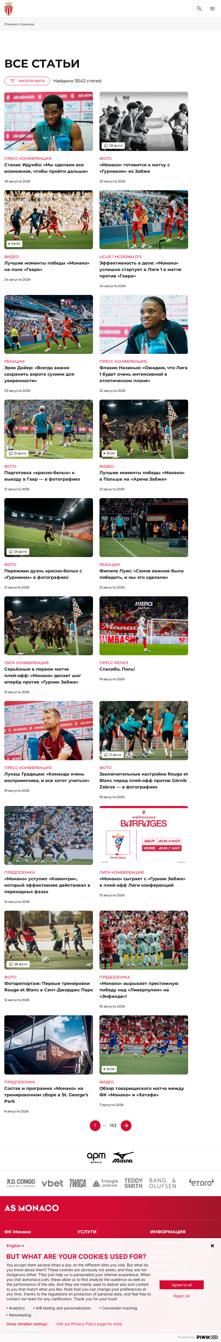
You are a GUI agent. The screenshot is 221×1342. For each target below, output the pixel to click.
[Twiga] (78, 1183)
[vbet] (52, 1183)
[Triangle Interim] (105, 1183)
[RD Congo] (21, 1183)
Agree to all (182, 1285)
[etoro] (201, 1183)
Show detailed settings (26, 1324)
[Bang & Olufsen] (162, 1183)
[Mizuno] (123, 1157)
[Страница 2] (126, 1125)
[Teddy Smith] (134, 1183)
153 (113, 1125)
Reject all (181, 1296)
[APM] (96, 1157)
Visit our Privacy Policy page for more (89, 1324)
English (14, 1245)
